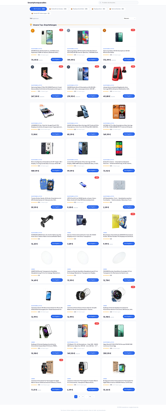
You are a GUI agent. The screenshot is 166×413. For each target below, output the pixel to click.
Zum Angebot (56, 59)
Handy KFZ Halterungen (40, 13)
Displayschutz (98, 9)
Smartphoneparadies (37, 2)
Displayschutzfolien (79, 9)
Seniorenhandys (116, 9)
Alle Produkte (38, 9)
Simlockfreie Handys (57, 9)
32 (90, 396)
